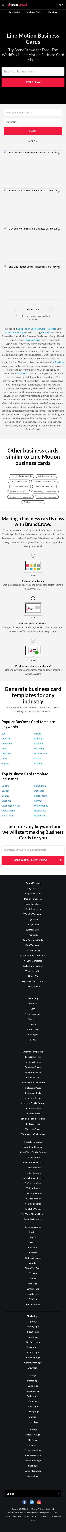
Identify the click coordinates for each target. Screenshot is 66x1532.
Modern (38, 743)
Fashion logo (33, 1396)
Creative (6, 753)
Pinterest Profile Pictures (33, 1134)
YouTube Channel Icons (33, 1214)
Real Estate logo (33, 1455)
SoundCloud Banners (33, 1147)
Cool (4, 748)
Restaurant (40, 815)
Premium (39, 748)
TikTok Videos (33, 1157)
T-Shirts (33, 1273)
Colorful (6, 738)
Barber (5, 790)
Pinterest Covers (33, 1129)
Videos (33, 1278)
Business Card (32, 339)
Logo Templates (33, 893)
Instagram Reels (33, 1093)
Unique (38, 763)
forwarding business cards (45, 492)
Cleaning (6, 800)
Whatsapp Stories (33, 1193)
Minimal (38, 738)
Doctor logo (33, 1380)
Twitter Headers (33, 1183)
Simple (37, 758)
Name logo (33, 1445)
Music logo (33, 1440)
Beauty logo (33, 1331)
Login (33, 1039)
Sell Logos (33, 1034)
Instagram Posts (33, 1087)
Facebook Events (33, 1072)
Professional (11, 332)
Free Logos (33, 934)
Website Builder (33, 971)
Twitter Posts (33, 1188)
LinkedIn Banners (33, 1108)
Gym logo (33, 1416)
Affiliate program (33, 1014)
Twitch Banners (33, 1173)
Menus (33, 1237)
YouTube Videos (33, 1209)
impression (47, 332)
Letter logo (33, 1422)
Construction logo (33, 1362)
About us (33, 1003)
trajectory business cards (20, 497)
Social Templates (33, 904)
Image (21, 332)
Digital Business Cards (33, 981)
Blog (33, 1008)
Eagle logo (33, 1385)
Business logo (33, 1342)
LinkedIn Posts (33, 1113)
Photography (41, 805)
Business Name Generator (33, 955)
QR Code (33, 1299)
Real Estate (40, 810)
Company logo (33, 1357)
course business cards (47, 497)
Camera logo (33, 1347)
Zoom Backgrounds (33, 1219)
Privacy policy (33, 1029)
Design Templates (33, 898)
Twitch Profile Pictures (33, 1178)
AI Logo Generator (33, 960)
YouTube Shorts (33, 1203)
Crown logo (33, 1367)
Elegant (6, 763)
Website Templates (33, 914)
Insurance (39, 790)
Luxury (37, 733)
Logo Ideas (33, 919)
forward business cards (44, 486)
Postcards (33, 1247)
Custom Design (33, 950)
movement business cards (45, 481)
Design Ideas (33, 924)
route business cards (18, 492)
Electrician (7, 815)
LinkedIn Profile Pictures (33, 1118)
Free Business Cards (33, 940)
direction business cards (22, 476)
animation (22, 373)
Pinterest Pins (33, 1123)
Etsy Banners (33, 1294)
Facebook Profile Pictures (33, 1082)
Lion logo (33, 1429)
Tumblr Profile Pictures (33, 1162)
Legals (33, 1024)
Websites (52, 12)
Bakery (5, 785)
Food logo (33, 1406)
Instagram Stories (33, 1098)
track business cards (18, 481)
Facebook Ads (33, 1077)
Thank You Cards (33, 1268)
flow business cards (20, 486)
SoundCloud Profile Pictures (33, 1152)
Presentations (33, 1304)
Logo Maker (14, 12)
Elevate (52, 328)
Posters (33, 1252)
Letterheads (33, 1288)
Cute (4, 758)
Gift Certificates (33, 1258)
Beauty (5, 795)
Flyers (33, 1242)
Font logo (33, 1401)
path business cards (46, 476)
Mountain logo (33, 1434)
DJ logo (33, 1375)
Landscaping (40, 795)
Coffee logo (33, 1352)
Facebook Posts (33, 1056)
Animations (33, 1283)
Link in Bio (33, 976)
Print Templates (33, 909)
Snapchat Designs (33, 1141)
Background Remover (33, 965)
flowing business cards (33, 502)
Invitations (33, 1263)
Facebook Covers (33, 1067)
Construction (8, 810)
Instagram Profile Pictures (33, 1103)
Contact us (33, 1019)
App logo (33, 1321)
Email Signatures (33, 1227)
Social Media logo (33, 1470)
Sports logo (33, 1476)
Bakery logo (33, 1326)
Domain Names (33, 986)
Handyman (40, 785)
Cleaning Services (11, 805)
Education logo (33, 1391)
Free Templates (33, 945)
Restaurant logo (33, 1460)
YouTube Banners (33, 1198)
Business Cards (34, 12)
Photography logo (33, 1450)
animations (58, 362)
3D (3, 733)
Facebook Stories (33, 1062)
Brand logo (33, 1337)
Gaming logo (33, 1411)
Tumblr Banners (33, 1167)
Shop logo (33, 1465)
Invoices (33, 1232)
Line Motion (23, 328)
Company (7, 743)
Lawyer (38, 800)
